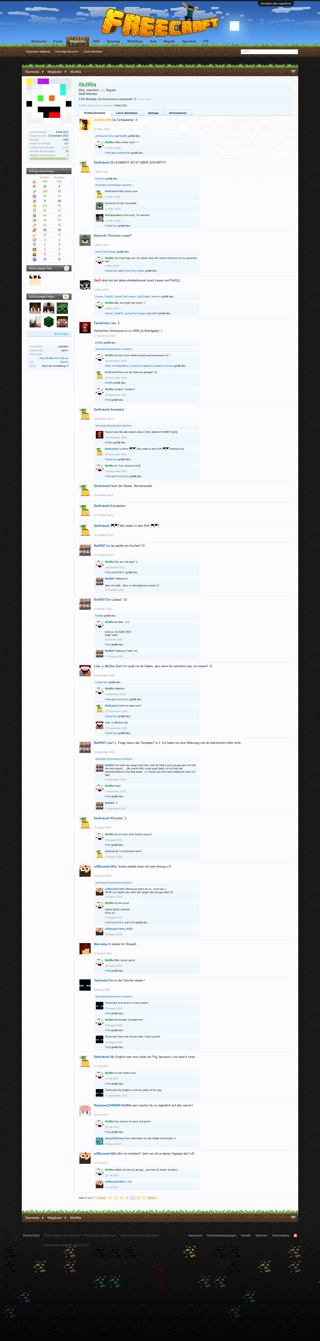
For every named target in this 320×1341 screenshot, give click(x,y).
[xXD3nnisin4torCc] (49, 308)
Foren (58, 41)
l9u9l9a (123, 136)
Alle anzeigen (61, 333)
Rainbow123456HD (107, 1105)
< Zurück (100, 1197)
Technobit (101, 980)
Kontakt (246, 1235)
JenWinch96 (123, 152)
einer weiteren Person (160, 365)
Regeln (169, 41)
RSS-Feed (295, 1235)
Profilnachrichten (94, 113)
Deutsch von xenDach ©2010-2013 (66, 1245)
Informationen (178, 113)
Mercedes (101, 944)
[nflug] (62, 308)
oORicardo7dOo (104, 136)
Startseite (38, 41)
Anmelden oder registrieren (275, 3)
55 (65, 296)
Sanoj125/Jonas (114, 1138)
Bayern (64, 361)
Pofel (108, 152)
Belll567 (99, 545)
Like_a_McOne (104, 666)
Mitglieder (78, 41)
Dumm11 (100, 178)
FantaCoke (111, 225)
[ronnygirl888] (62, 322)
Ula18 (140, 296)
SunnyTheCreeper (105, 251)
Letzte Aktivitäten (127, 113)
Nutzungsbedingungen (221, 1235)
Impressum (195, 1235)
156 (66, 143)
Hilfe (96, 41)
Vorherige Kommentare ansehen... (114, 185)
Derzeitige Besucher (66, 51)
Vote (153, 41)
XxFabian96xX (120, 365)
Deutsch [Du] (31, 1235)
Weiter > (152, 1197)
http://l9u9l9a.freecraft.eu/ (54, 358)
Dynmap (113, 41)
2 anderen (155, 296)
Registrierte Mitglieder (38, 51)
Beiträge (153, 113)
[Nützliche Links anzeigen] (293, 72)
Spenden (189, 41)
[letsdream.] (35, 308)
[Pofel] (35, 280)
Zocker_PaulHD (104, 296)
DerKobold (101, 162)
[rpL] (49, 322)
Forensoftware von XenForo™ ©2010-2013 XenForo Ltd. (80, 1235)
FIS (205, 41)
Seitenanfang (280, 1235)
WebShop (135, 41)
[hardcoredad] (35, 322)
